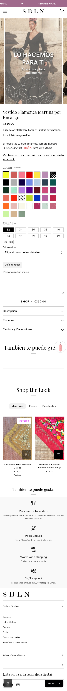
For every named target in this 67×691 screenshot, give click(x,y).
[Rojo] (15, 199)
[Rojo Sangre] (30, 175)
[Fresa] (46, 191)
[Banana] (38, 175)
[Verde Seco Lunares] (46, 207)
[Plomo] (46, 183)
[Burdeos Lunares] (38, 207)
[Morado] (30, 191)
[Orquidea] (46, 199)
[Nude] (15, 207)
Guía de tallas (13, 264)
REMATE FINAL (47, 3)
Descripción (10, 311)
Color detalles (9, 247)
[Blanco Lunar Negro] (22, 199)
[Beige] (22, 207)
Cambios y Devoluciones (18, 329)
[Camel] (15, 215)
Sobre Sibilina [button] (11, 606)
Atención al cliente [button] (14, 655)
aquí (26, 147)
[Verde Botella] (7, 191)
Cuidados (8, 320)
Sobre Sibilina (9, 622)
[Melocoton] (7, 199)
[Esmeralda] (54, 183)
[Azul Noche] (22, 183)
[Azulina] (38, 199)
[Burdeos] (38, 191)
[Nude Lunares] (54, 207)
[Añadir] (26, 454)
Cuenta (6, 627)
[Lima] (30, 199)
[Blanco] (30, 207)
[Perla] (15, 183)
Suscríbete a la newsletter (15, 642)
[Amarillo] (7, 175)
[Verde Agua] (15, 191)
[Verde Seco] (22, 215)
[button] (33, 665)
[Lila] (22, 191)
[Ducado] (30, 183)
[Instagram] (18, 684)
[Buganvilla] (54, 191)
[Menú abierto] (8, 11)
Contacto (7, 617)
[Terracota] (15, 175)
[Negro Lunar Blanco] (54, 175)
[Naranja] (7, 207)
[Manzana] (7, 215)
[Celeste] (38, 183)
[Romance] (46, 175)
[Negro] (7, 183)
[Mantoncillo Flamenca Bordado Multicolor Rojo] (49, 438)
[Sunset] (22, 175)
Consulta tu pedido (12, 637)
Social (6, 632)
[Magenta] (54, 199)
